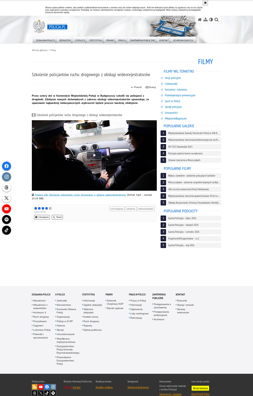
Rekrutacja (136, 318)
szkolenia (130, 209)
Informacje (89, 300)
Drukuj (152, 87)
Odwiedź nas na (41, 387)
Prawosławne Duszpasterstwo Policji (65, 360)
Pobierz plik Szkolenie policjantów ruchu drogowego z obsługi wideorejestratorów (80, 194)
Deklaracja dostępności (138, 387)
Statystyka (88, 294)
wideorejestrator (145, 209)
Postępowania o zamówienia (162, 306)
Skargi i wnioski (185, 305)
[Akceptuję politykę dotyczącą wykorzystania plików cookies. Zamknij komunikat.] (205, 3)
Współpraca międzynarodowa (66, 340)
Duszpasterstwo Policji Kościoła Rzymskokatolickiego (68, 349)
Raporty (87, 325)
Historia (61, 325)
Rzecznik (182, 300)
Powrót (138, 87)
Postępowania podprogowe (161, 314)
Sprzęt (60, 330)
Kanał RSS (34, 387)
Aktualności (39, 300)
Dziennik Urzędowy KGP (115, 302)
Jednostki (62, 300)
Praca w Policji (137, 294)
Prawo (109, 294)
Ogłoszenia (136, 309)
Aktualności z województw (40, 307)
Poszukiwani (40, 321)
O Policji (60, 294)
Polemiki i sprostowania (40, 336)
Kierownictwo (64, 305)
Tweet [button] (59, 217)
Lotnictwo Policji (41, 330)
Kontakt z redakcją (104, 387)
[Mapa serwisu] (205, 19)
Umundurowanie (66, 334)
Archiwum (159, 319)
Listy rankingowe (139, 313)
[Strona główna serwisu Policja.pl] (200, 19)
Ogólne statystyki (92, 305)
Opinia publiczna (92, 330)
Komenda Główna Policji (66, 311)
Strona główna (40, 50)
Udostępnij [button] (43, 217)
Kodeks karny (90, 317)
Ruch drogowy (41, 317)
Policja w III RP (65, 321)
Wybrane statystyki (88, 311)
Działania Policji (41, 294)
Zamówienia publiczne (159, 296)
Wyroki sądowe (115, 308)
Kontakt (180, 294)
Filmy (53, 50)
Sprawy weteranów (183, 311)
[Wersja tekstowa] (211, 19)
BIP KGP (77, 387)
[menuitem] (45, 39)
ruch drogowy (117, 209)
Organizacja (63, 317)
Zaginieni (38, 325)
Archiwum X (39, 312)
